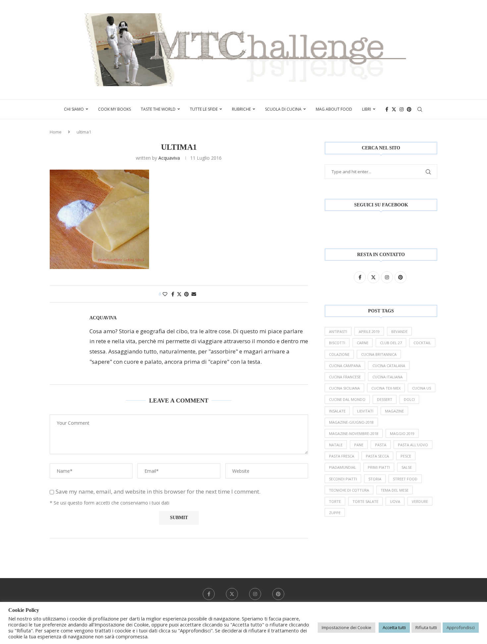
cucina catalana (388, 365)
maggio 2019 (402, 433)
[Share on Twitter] (179, 294)
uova (395, 501)
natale (336, 444)
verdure (420, 501)
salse (407, 467)
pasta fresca (341, 456)
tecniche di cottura (349, 490)
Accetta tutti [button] (394, 627)
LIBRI (366, 109)
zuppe (335, 512)
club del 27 (391, 342)
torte (335, 501)
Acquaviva (169, 158)
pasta (380, 444)
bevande (399, 331)
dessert (384, 399)
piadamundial (342, 467)
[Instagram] (402, 109)
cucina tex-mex (386, 388)
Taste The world (158, 109)
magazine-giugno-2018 (351, 422)
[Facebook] (386, 109)
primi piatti (379, 467)
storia (374, 478)
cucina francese (345, 376)
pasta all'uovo (413, 444)
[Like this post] (165, 294)
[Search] (419, 109)
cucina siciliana (344, 388)
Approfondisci (461, 627)
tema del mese (394, 490)
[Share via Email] (193, 294)
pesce (406, 456)
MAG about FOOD (334, 109)
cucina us (421, 388)
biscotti (337, 342)
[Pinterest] (409, 109)
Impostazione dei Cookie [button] (346, 627)
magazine (394, 410)
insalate (337, 410)
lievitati (365, 410)
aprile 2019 (369, 331)
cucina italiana (387, 376)
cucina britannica (379, 354)
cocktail (422, 342)
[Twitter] (394, 109)
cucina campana (345, 365)
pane (358, 444)
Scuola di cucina (283, 109)
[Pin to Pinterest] (186, 294)
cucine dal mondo (347, 399)
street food (405, 478)
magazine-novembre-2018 (353, 433)
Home (56, 132)
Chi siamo (74, 109)
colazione (339, 354)
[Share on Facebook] (172, 294)
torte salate (365, 501)
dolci (409, 399)
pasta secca (377, 456)
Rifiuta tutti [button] (426, 627)
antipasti (338, 331)
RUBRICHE (241, 109)
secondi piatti (343, 478)
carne (362, 342)
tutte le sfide (204, 109)
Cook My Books (114, 109)
